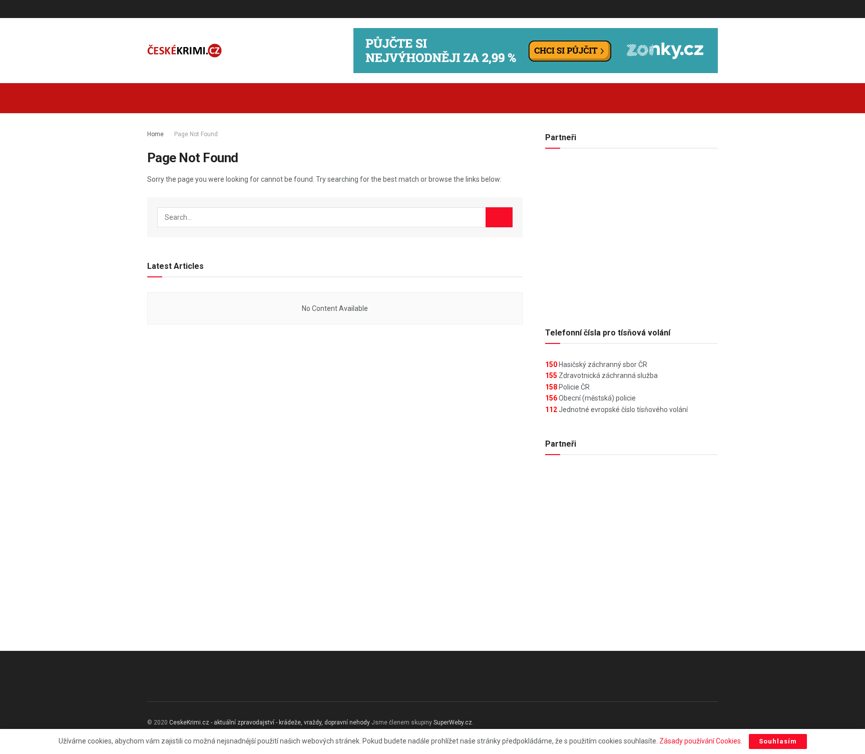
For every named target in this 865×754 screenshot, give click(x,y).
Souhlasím (778, 741)
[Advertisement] (631, 234)
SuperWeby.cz (453, 722)
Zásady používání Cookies (700, 741)
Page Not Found (196, 134)
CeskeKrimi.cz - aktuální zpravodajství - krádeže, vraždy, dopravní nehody (269, 722)
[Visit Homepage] (184, 51)
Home (155, 134)
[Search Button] (714, 98)
